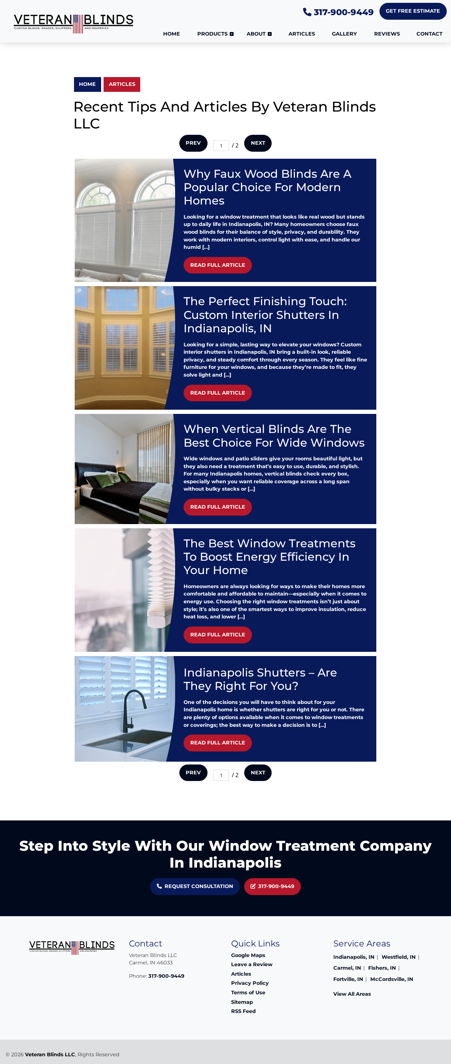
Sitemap (242, 1002)
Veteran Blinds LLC (50, 1054)
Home (87, 84)
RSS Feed (243, 1011)
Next (258, 143)
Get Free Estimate (413, 11)
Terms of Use (248, 992)
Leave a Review (251, 964)
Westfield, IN (399, 957)
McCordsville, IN (391, 979)
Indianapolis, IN (354, 957)
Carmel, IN (347, 968)
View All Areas (352, 994)
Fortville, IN (348, 979)
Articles (122, 84)
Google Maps (248, 955)
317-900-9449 (342, 12)
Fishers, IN (382, 968)
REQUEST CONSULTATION (199, 886)
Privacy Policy (250, 983)
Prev (193, 143)
